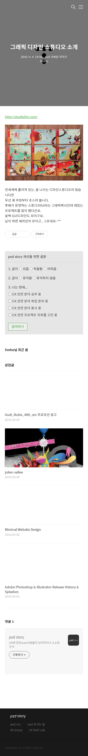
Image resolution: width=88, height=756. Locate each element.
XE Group (16, 730)
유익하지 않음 (46, 277)
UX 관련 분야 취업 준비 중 (29, 301)
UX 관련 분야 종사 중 (26, 307)
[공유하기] (20, 234)
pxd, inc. (15, 724)
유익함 (39, 277)
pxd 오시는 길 (36, 724)
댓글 (9, 621)
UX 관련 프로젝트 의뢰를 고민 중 (34, 314)
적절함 (44, 268)
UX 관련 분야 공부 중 (26, 294)
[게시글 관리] (25, 234)
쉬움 (39, 268)
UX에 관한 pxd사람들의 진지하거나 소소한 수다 (34, 644)
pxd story (16, 637)
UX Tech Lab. (37, 730)
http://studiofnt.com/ (21, 116)
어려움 (51, 268)
